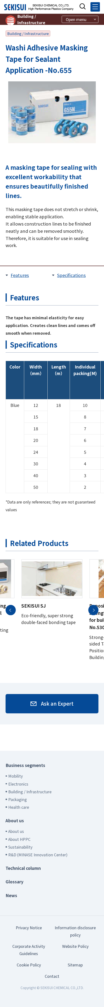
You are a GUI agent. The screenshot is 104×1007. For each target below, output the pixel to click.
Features (20, 275)
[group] (51, 610)
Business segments (25, 765)
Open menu (76, 19)
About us (15, 820)
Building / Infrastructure (31, 19)
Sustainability (20, 847)
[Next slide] (93, 610)
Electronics (18, 784)
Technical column (23, 868)
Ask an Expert (57, 703)
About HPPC (19, 839)
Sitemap (75, 965)
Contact (52, 976)
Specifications (71, 275)
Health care (18, 807)
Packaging (17, 799)
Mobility (15, 776)
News (11, 895)
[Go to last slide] (11, 610)
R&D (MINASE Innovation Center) (37, 855)
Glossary (14, 882)
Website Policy (75, 946)
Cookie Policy (29, 965)
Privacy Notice (29, 927)
